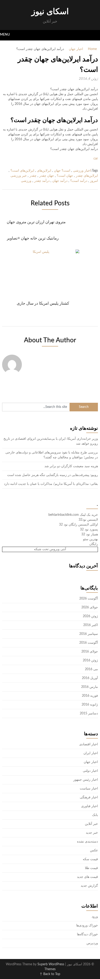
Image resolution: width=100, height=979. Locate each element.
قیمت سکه (90, 859)
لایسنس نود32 (88, 519)
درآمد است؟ (78, 181)
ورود (95, 916)
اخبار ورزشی (82, 170)
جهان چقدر (46, 175)
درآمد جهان (59, 181)
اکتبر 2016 (90, 625)
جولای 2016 (89, 651)
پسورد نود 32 (89, 529)
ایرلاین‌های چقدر (87, 175)
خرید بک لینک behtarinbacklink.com (73, 514)
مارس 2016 (89, 687)
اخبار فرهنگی (89, 797)
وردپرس (92, 943)
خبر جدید (92, 832)
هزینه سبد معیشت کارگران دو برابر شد (71, 466)
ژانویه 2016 (90, 704)
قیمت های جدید (87, 877)
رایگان (93, 544)
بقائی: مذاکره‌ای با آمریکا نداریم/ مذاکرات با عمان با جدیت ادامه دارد (51, 484)
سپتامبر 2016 (88, 634)
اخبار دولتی (90, 771)
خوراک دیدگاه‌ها (87, 934)
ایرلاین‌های (44, 170)
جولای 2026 (89, 607)
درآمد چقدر (42, 181)
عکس (94, 850)
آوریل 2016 (90, 678)
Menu (5, 34)
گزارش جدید (89, 885)
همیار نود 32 (89, 534)
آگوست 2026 (88, 598)
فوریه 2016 (90, 695)
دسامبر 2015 (89, 713)
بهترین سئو (90, 539)
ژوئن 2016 (90, 660)
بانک (95, 815)
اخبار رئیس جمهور (85, 779)
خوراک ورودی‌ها (87, 925)
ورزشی (26, 181)
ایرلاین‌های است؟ (22, 170)
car (95, 158)
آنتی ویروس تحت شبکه (50, 549)
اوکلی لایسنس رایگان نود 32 (78, 524)
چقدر (33, 175)
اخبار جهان (76, 49)
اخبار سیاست (89, 788)
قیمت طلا (91, 868)
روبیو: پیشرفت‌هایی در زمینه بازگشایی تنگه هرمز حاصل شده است (52, 475)
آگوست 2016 (88, 642)
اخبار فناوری (89, 806)
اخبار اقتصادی (88, 744)
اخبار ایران (90, 753)
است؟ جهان (62, 170)
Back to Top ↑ (50, 974)
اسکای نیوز (50, 12)
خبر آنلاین (91, 824)
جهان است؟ (65, 175)
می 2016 (91, 669)
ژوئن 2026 (90, 616)
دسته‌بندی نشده (87, 841)
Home (92, 49)
